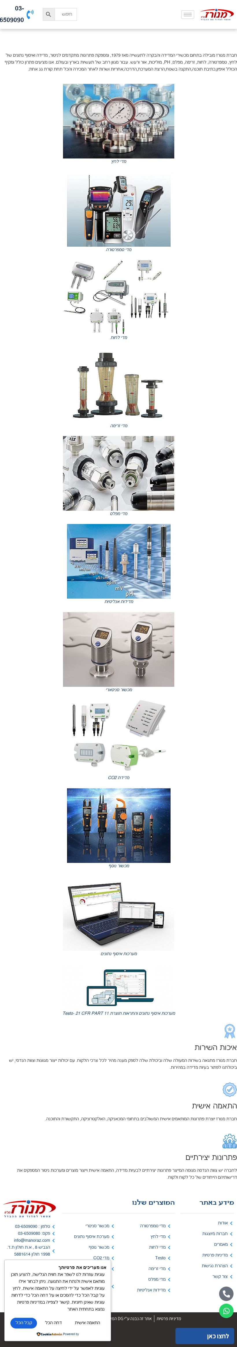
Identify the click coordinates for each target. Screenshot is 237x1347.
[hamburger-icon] (187, 14)
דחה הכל (53, 1322)
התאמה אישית (87, 1322)
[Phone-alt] (226, 1294)
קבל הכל (24, 1322)
